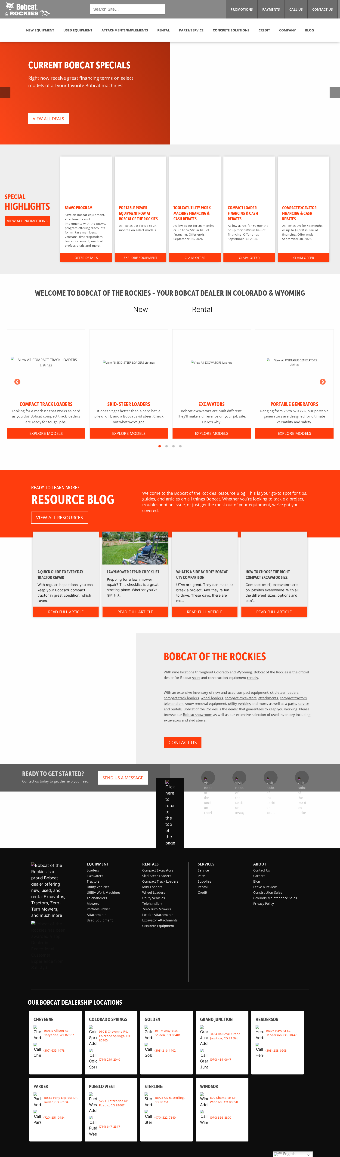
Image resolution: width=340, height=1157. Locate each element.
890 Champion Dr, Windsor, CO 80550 (224, 1100)
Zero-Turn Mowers (156, 909)
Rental (203, 887)
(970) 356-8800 (220, 1117)
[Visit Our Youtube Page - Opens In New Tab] (271, 778)
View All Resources (59, 517)
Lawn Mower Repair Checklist (133, 572)
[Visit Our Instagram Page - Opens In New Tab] (239, 778)
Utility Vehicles (98, 887)
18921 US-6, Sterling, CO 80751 (170, 1100)
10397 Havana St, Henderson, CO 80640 (281, 1032)
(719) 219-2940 (109, 1059)
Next (322, 382)
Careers (259, 876)
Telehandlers (97, 898)
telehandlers (173, 703)
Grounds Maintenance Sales (275, 898)
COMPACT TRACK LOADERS (46, 403)
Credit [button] (264, 30)
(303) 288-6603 (276, 1050)
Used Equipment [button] (77, 30)
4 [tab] (180, 446)
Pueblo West (102, 1086)
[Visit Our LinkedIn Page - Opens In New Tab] (302, 778)
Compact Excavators (157, 870)
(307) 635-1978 (54, 1050)
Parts (202, 876)
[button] (27, 9)
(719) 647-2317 (109, 1126)
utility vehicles (239, 703)
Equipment (98, 864)
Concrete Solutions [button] (231, 30)
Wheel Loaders (153, 892)
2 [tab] (166, 446)
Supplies (204, 881)
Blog (256, 881)
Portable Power (98, 909)
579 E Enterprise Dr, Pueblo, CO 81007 (113, 1103)
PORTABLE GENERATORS (294, 403)
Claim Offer (195, 257)
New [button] (140, 309)
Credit (202, 892)
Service (203, 870)
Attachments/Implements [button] (125, 30)
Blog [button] (309, 30)
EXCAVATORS (211, 403)
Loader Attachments (157, 914)
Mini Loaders (152, 887)
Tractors (93, 881)
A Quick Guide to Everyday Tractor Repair (60, 574)
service (303, 703)
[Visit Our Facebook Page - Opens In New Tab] (208, 778)
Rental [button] (163, 30)
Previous (17, 382)
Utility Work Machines (104, 892)
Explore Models (46, 433)
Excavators (95, 876)
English (289, 1153)
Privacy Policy (263, 903)
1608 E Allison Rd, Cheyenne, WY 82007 (58, 1032)
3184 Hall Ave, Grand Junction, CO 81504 (225, 1035)
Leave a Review (265, 887)
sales (196, 677)
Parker (41, 1086)
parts (292, 703)
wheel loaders (212, 698)
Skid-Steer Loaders (156, 876)
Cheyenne (43, 1019)
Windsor (209, 1086)
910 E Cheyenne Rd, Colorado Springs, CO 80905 (114, 1035)
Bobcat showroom (197, 714)
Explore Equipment (140, 257)
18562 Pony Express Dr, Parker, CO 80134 (60, 1100)
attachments (268, 698)
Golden (152, 1019)
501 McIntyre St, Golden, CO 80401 (168, 1032)
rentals (252, 677)
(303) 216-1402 (165, 1050)
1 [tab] (159, 446)
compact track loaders (181, 698)
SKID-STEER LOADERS (128, 403)
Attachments (96, 914)
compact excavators (241, 698)
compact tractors (293, 698)
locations (187, 672)
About (259, 864)
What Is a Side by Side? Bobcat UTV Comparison (202, 574)
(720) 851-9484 (54, 1117)
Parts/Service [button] (191, 30)
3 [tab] (173, 446)
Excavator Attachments (160, 920)
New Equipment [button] (40, 30)
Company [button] (287, 30)
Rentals (150, 864)
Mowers (93, 903)
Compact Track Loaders (160, 881)
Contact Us (261, 870)
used (231, 692)
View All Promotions (27, 221)
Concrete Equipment (158, 926)
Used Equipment (100, 920)
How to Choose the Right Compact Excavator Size (268, 574)
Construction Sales (267, 892)
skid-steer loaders (284, 692)
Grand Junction (216, 1019)
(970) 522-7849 (165, 1117)
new (216, 692)
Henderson (267, 1019)
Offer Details (86, 257)
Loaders (93, 870)
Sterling (154, 1086)
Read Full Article (66, 611)
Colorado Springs (108, 1019)
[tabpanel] (46, 384)
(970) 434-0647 (220, 1059)
